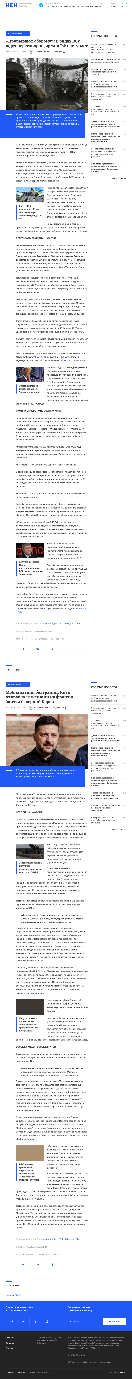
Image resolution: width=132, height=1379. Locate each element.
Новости (47, 623)
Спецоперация (41, 639)
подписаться (114, 1321)
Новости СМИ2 (13, 1295)
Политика (56, 1254)
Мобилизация (28, 1254)
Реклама (9, 1348)
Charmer (122, 1372)
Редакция (10, 1338)
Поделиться (57, 52)
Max (78, 623)
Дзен (55, 623)
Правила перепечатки (16, 1372)
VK (61, 623)
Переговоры (27, 639)
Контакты (10, 1343)
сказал (64, 360)
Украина (60, 639)
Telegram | (70, 623)
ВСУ (52, 639)
